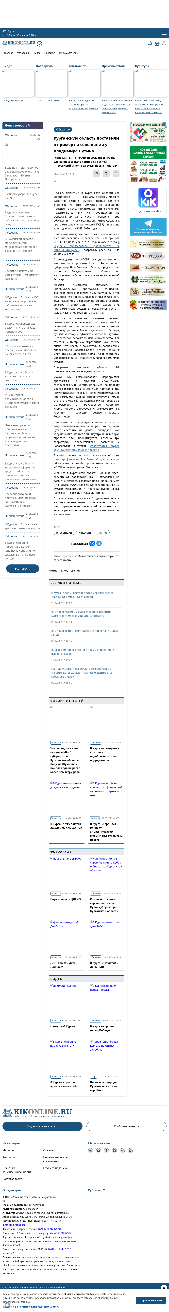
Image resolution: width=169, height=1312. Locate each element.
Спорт (93, 1076)
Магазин (8, 1150)
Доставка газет (12, 1179)
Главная (8, 52)
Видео (37, 52)
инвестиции (64, 532)
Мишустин (85, 532)
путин (103, 532)
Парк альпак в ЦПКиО (65, 899)
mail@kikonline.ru (49, 1229)
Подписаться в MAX (148, 211)
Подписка (49, 52)
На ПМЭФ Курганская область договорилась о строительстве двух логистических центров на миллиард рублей (81, 672)
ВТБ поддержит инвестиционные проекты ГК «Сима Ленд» (84, 633)
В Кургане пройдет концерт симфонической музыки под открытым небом (106, 832)
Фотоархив (23, 52)
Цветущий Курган (63, 1026)
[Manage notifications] (7, 1304)
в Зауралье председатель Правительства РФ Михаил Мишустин (86, 246)
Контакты (8, 1157)
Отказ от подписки (55, 1168)
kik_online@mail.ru (61, 1233)
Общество (11, 135)
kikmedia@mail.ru (13, 1225)
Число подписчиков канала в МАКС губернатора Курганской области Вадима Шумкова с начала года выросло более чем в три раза (65, 760)
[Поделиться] (96, 173)
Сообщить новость (126, 1126)
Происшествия (14, 289)
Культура (95, 818)
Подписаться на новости (42, 1126)
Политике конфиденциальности (38, 1306)
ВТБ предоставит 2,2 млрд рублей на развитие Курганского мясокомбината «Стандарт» (81, 614)
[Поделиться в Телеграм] (99, 543)
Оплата (48, 1150)
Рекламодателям (68, 52)
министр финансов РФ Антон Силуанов (81, 459)
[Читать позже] (106, 173)
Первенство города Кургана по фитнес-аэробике (103, 1086)
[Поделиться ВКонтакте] (92, 544)
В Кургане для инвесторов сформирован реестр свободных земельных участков (82, 595)
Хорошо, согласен (151, 1300)
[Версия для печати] (116, 173)
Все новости (23, 568)
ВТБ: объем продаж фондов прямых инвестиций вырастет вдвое (82, 652)
